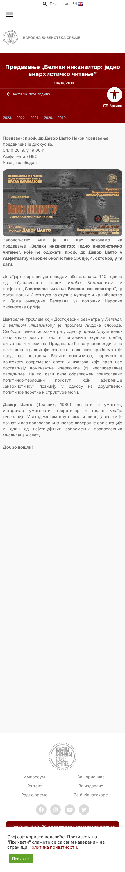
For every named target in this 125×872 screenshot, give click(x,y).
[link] (114, 94)
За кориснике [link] (91, 776)
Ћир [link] (53, 4)
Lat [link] (65, 4)
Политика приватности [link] (52, 847)
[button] (44, 4)
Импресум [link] (34, 776)
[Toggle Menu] (9, 15)
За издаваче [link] (90, 785)
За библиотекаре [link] (91, 794)
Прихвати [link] (21, 858)
